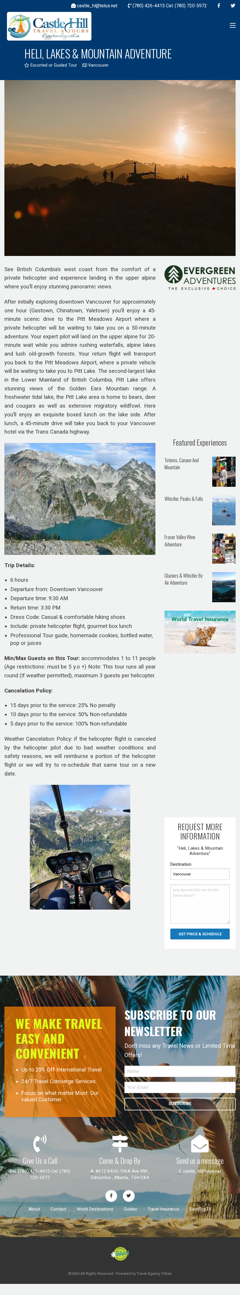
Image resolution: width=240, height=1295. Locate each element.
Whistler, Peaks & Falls (183, 498)
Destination (180, 864)
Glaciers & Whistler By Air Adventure (183, 579)
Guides (130, 1209)
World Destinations (95, 1209)
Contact (58, 1209)
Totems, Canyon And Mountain (181, 463)
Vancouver (98, 65)
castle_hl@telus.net (202, 1171)
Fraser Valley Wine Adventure (179, 540)
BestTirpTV (201, 1209)
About (34, 1209)
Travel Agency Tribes (154, 1273)
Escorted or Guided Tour (53, 65)
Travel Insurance (163, 1209)
